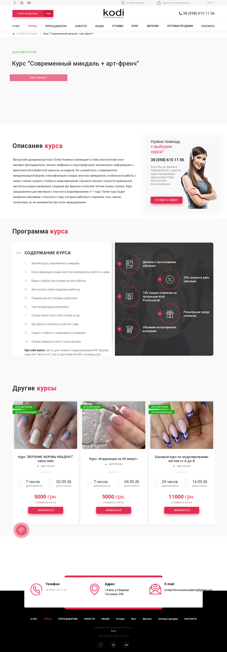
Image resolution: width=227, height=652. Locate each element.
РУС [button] (210, 2)
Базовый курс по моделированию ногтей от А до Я (181, 459)
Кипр (113, 631)
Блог (135, 26)
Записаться (46, 510)
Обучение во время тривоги (176, 3)
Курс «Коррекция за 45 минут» (113, 459)
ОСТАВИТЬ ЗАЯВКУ (166, 200)
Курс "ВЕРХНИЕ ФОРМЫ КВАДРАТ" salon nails (45, 459)
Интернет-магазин (135, 3)
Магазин (153, 26)
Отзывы (117, 26)
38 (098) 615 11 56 (198, 13)
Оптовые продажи (180, 26)
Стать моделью (34, 13)
